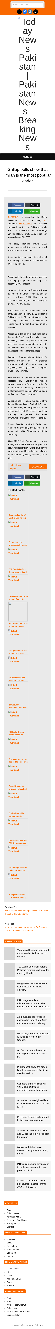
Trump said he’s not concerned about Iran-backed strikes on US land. (33, 953)
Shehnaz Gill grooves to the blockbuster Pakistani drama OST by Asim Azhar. (31, 1183)
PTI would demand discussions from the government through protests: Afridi (33, 1167)
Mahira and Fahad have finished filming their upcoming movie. (32, 1150)
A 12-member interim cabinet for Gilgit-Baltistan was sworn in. (32, 1053)
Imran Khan (25, 224)
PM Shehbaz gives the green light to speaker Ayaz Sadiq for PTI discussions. (32, 1070)
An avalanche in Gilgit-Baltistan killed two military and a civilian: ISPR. (33, 1103)
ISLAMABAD (14, 217)
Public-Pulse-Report (16, 466)
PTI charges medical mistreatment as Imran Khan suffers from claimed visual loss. (33, 1003)
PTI (45, 220)
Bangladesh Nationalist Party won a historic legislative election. (32, 986)
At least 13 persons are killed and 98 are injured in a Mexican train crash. (33, 1133)
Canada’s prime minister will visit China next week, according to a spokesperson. (32, 1086)
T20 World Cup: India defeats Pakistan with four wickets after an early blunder (33, 969)
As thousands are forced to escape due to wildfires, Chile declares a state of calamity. (32, 1020)
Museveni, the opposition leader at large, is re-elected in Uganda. (33, 1036)
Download (38, 467)
